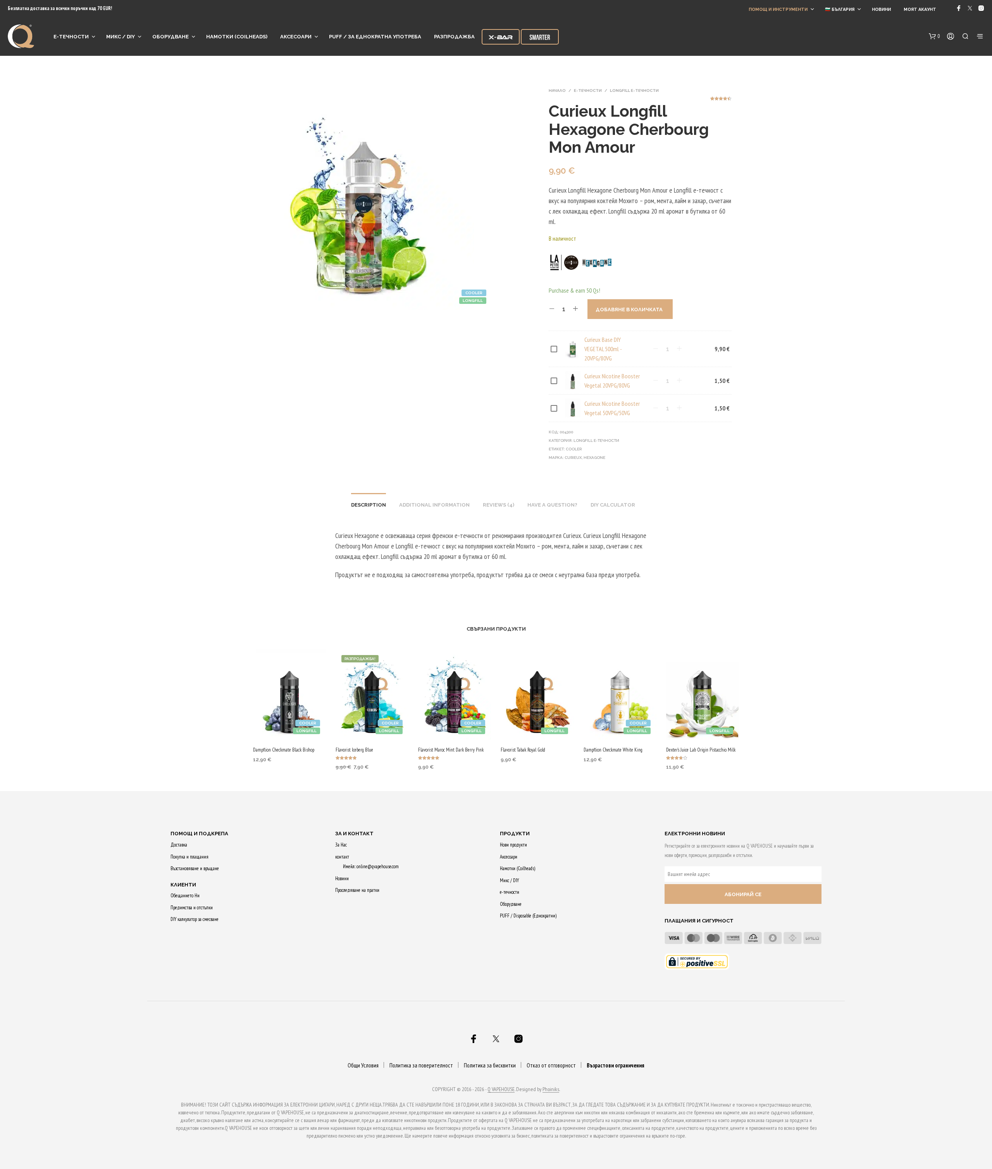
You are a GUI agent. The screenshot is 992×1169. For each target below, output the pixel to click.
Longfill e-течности (634, 90)
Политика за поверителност (421, 1065)
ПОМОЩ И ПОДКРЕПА (199, 833)
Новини (881, 9)
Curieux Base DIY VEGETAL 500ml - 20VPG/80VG (603, 349)
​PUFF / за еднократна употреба (375, 37)
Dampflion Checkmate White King (613, 750)
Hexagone (594, 457)
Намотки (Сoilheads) (236, 37)
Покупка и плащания (189, 856)
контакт (342, 856)
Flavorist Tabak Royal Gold (523, 750)
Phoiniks (550, 1089)
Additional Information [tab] (434, 505)
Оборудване (170, 37)
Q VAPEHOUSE (501, 1089)
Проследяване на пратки (357, 890)
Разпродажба (454, 37)
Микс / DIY (120, 37)
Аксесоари (296, 37)
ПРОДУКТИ (515, 833)
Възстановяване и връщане (194, 868)
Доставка (178, 844)
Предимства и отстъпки (191, 907)
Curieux (573, 457)
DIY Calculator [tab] (613, 505)
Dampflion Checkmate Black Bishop (283, 750)
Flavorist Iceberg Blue (354, 750)
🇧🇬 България (839, 9)
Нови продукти (513, 844)
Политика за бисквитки (490, 1065)
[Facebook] (959, 8)
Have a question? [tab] (552, 505)
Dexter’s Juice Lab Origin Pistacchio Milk (700, 750)
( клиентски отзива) (721, 101)
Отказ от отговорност (551, 1065)
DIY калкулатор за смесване (194, 919)
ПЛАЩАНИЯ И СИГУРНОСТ (699, 921)
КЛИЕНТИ (183, 885)
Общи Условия (363, 1065)
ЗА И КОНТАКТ (354, 833)
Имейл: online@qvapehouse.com (371, 866)
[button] (934, 36)
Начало (557, 90)
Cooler (574, 449)
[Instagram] (981, 8)
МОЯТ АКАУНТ (920, 9)
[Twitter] (970, 8)
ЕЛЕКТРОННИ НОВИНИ (695, 833)
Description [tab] (368, 505)
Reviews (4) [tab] (498, 505)
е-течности (71, 37)
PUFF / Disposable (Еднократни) (528, 915)
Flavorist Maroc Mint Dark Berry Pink (451, 750)
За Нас (341, 844)
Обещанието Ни (185, 895)
